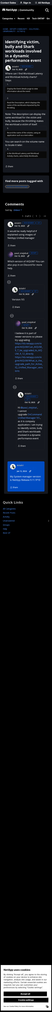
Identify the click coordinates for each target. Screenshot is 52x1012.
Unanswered (26, 520)
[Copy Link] (26, 69)
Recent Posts (9, 512)
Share (9, 166)
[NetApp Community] (18, 10)
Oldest (17, 210)
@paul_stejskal (29, 407)
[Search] (47, 10)
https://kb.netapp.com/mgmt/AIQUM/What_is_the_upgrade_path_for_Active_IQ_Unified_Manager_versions (29, 364)
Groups (6, 524)
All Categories (9, 508)
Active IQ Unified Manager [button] (17, 186)
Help (5, 528)
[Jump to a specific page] (44, 216)
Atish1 (15, 66)
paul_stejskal (21, 253)
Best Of (6, 532)
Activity (6, 516)
